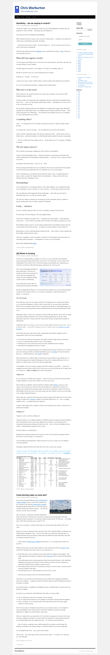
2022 (79, 97)
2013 (79, 110)
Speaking (28, 17)
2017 (79, 105)
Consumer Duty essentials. (39, 504)
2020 (79, 100)
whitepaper (39, 51)
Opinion (23, 247)
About (22, 17)
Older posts (19, 644)
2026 (79, 91)
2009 (79, 116)
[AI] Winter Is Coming (25, 253)
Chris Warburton (34, 25)
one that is (33, 399)
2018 (79, 103)
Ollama (56, 385)
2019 (79, 102)
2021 (79, 99)
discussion (50, 556)
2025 (79, 93)
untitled (79, 60)
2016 (79, 107)
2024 (79, 94)
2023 (79, 96)
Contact (34, 17)
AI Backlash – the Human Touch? (85, 86)
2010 (79, 114)
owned (39, 354)
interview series (65, 548)
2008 (79, 117)
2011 (79, 113)
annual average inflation (33, 541)
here (62, 51)
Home (17, 17)
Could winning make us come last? (31, 495)
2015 (79, 108)
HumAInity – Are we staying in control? (33, 23)
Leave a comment (29, 247)
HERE (34, 243)
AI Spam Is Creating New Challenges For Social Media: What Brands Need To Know (85, 54)
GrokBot (54, 352)
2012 (79, 111)
